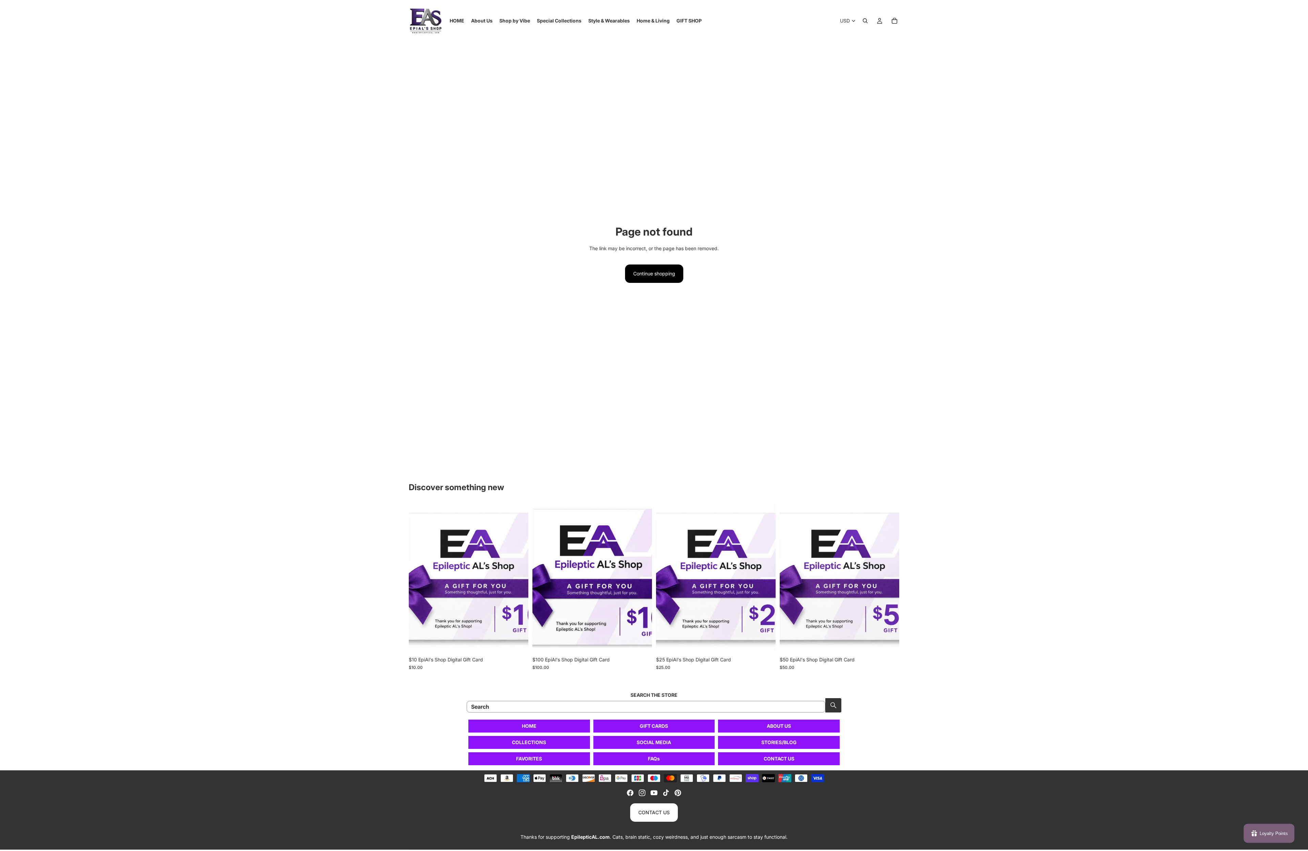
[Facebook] (630, 793)
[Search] (865, 20)
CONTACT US (779, 758)
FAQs (654, 758)
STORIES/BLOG (779, 742)
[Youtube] (654, 793)
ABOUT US (779, 726)
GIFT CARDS (654, 726)
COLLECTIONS (529, 742)
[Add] (518, 643)
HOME (529, 726)
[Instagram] (642, 793)
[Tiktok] (666, 793)
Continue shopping (654, 273)
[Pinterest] (678, 793)
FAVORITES (529, 758)
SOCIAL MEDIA (654, 742)
